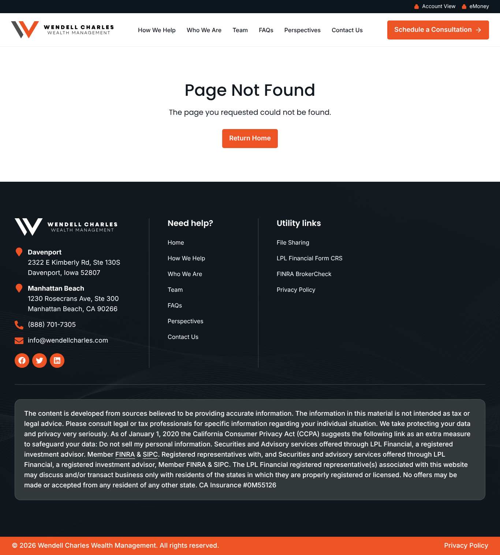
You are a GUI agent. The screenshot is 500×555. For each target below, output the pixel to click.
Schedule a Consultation (433, 30)
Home (176, 242)
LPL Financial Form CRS (310, 258)
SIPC (150, 454)
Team (240, 30)
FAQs (266, 30)
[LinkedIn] (57, 360)
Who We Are (204, 30)
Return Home (250, 138)
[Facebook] (22, 360)
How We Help (157, 30)
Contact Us (347, 30)
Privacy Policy (296, 289)
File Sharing (293, 242)
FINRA (125, 454)
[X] (39, 360)
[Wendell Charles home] (62, 30)
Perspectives (302, 30)
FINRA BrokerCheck (304, 274)
